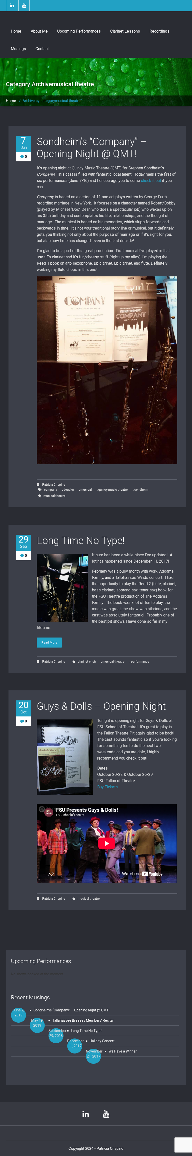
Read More (49, 642)
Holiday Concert (102, 1041)
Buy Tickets (107, 787)
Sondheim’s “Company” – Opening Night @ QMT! (92, 148)
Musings (18, 48)
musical (86, 489)
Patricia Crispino (53, 484)
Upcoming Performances (79, 31)
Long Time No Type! (81, 541)
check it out (151, 180)
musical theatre (55, 496)
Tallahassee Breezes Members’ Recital (83, 1020)
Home (16, 31)
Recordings (160, 31)
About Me (39, 31)
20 (23, 707)
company (50, 489)
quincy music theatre (113, 489)
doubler (69, 489)
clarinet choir (87, 661)
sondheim (141, 489)
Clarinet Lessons (125, 31)
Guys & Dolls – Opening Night (101, 706)
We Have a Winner (122, 1051)
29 (23, 542)
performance (140, 661)
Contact (42, 48)
